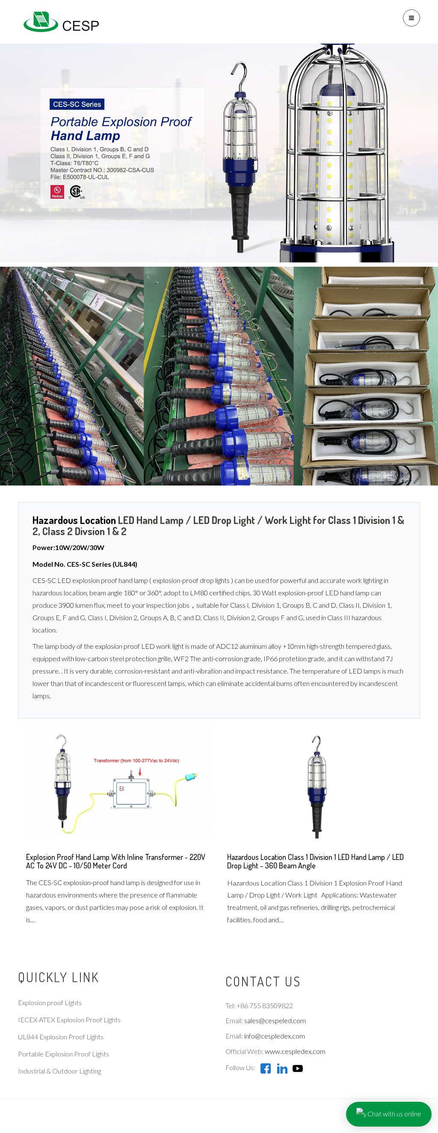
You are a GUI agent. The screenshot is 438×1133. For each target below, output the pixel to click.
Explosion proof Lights (50, 1002)
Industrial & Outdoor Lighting (59, 1071)
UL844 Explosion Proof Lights (61, 1037)
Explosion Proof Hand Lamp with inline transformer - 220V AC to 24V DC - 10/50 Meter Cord (115, 861)
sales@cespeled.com (275, 1020)
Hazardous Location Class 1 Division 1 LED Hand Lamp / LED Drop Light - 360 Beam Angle (315, 861)
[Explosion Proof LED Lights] (59, 21)
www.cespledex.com (295, 1051)
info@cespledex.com (274, 1036)
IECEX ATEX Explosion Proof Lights (69, 1019)
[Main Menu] (411, 17)
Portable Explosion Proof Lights (63, 1054)
